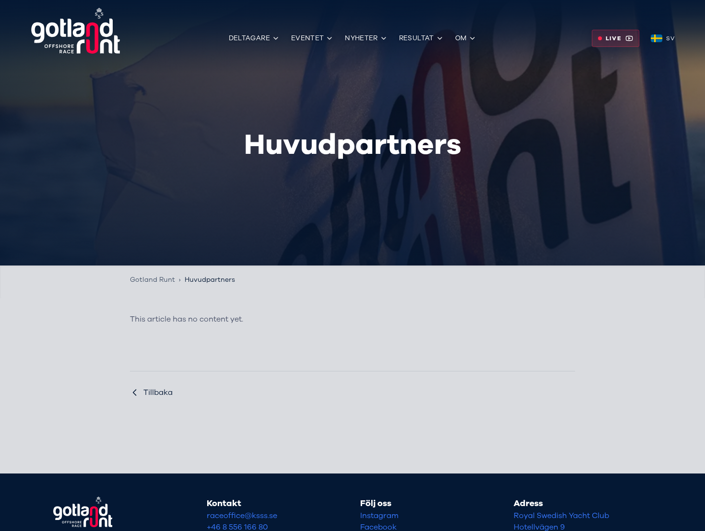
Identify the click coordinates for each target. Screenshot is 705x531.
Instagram (379, 515)
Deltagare (249, 38)
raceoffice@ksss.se (242, 515)
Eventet (307, 38)
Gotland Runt (152, 279)
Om (461, 38)
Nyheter (361, 38)
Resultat (416, 38)
